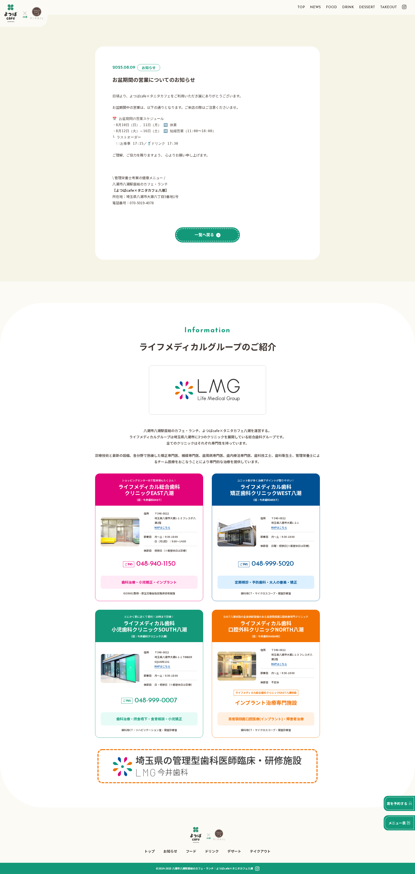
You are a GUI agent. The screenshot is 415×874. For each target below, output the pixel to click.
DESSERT (367, 7)
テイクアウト (260, 851)
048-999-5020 (273, 563)
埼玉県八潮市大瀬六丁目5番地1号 (152, 196)
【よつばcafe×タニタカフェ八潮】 (140, 190)
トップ (149, 851)
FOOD (331, 7)
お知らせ (170, 851)
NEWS (315, 7)
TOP (301, 7)
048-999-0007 (156, 700)
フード (191, 851)
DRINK (348, 7)
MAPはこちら (162, 527)
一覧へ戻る (204, 234)
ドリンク (212, 851)
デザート (234, 851)
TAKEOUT (388, 7)
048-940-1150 (156, 563)
